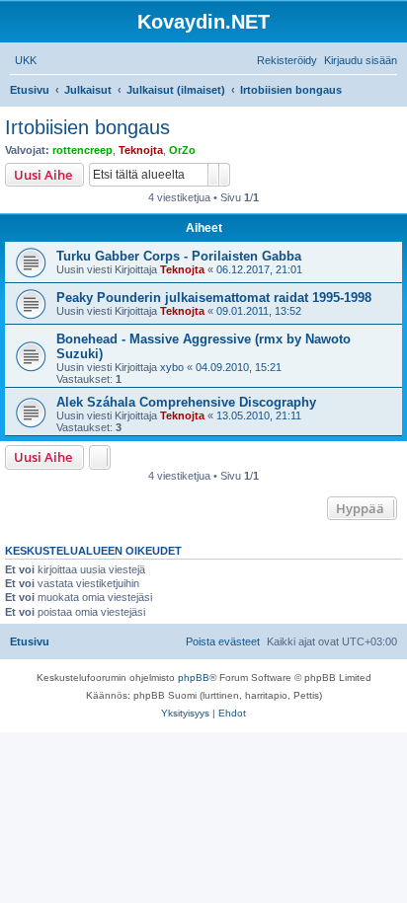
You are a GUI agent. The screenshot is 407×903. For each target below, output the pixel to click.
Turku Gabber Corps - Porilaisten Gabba (178, 256)
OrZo (182, 150)
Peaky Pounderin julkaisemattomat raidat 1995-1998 (213, 297)
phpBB (193, 677)
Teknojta (141, 150)
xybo (172, 367)
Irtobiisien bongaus (87, 127)
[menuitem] (26, 60)
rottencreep (82, 150)
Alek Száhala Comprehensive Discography (186, 402)
